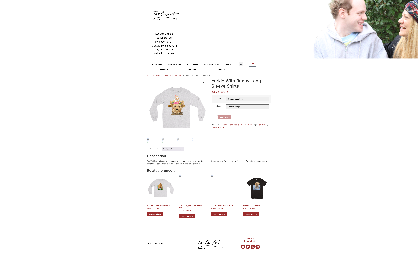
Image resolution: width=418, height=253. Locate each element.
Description (155, 149)
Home (149, 75)
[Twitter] (248, 247)
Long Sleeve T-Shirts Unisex (171, 75)
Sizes (218, 106)
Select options (155, 214)
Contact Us (220, 69)
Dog (259, 125)
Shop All (228, 64)
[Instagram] (253, 247)
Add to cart (224, 117)
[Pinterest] (257, 247)
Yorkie (264, 125)
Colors (218, 98)
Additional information (172, 149)
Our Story (192, 69)
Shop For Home (174, 64)
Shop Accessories (211, 64)
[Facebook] (243, 247)
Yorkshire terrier (218, 127)
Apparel (156, 75)
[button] (241, 64)
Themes (162, 69)
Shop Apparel (192, 64)
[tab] (155, 149)
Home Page (157, 64)
